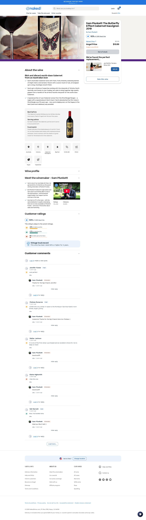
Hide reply (54, 289)
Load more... (52, 444)
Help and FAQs (107, 467)
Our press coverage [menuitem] (55, 479)
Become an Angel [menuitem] (30, 482)
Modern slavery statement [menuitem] (83, 503)
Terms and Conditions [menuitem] (31, 489)
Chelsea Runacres (36, 302)
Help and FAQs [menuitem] (29, 475)
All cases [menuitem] (76, 475)
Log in (112, 8)
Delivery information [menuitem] (31, 472)
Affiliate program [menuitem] (54, 485)
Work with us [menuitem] (53, 482)
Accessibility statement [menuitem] (67, 503)
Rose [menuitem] (75, 485)
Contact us (72, 3)
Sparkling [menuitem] (77, 489)
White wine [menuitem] (77, 482)
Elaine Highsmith (36, 374)
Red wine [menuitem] (77, 479)
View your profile (26, 260)
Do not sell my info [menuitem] (52, 503)
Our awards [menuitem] (53, 475)
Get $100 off (67, 1)
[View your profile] (26, 268)
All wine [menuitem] (76, 472)
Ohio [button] (118, 13)
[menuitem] (31, 13)
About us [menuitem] (52, 466)
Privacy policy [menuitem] (41, 503)
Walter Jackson (35, 338)
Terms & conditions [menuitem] (30, 503)
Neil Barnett (34, 409)
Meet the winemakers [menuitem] (56, 472)
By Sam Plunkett (91, 32)
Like (30, 275)
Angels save (92, 47)
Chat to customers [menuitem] (30, 479)
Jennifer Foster (35, 268)
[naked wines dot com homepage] (33, 8)
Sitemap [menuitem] (27, 485)
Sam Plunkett (37, 280)
